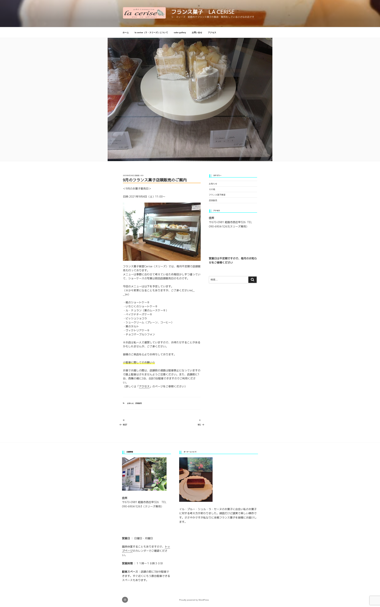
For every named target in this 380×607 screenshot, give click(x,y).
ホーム (126, 32)
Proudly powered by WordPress (194, 600)
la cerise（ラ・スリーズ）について (151, 32)
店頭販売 (138, 403)
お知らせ (130, 403)
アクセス (212, 32)
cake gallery (180, 32)
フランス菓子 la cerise (203, 12)
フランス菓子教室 (217, 195)
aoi (141, 175)
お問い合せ (197, 32)
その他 (212, 189)
